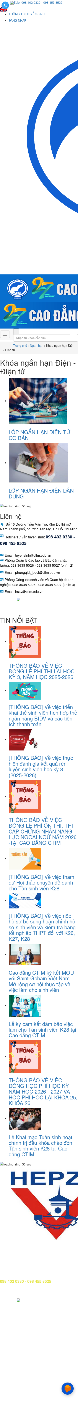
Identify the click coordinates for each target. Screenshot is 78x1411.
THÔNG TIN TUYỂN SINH (27, 14)
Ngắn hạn (36, 345)
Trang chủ (20, 345)
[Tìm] (16, 331)
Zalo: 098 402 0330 (27, 2)
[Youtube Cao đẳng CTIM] (11, 599)
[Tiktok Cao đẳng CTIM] (18, 599)
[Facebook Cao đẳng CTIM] (3, 599)
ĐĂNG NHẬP (17, 20)
